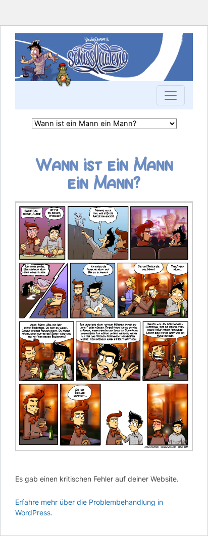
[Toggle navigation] (171, 95)
